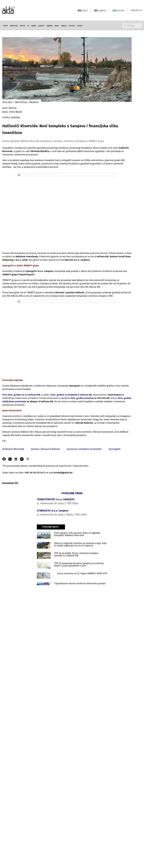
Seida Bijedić (15, 112)
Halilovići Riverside (13, 449)
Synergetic (115, 449)
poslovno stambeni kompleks (84, 449)
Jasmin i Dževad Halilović (45, 449)
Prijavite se (136, 10)
